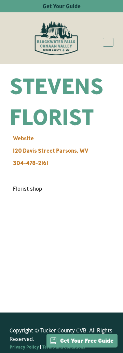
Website (23, 138)
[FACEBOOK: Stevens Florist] (13, 172)
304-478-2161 (30, 163)
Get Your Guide (62, 6)
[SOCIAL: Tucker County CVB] (13, 317)
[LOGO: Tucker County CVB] (56, 38)
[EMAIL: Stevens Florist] (19, 172)
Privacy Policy (24, 347)
